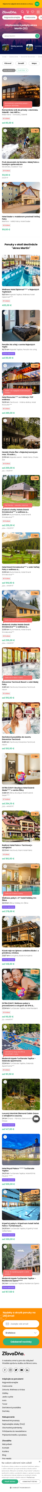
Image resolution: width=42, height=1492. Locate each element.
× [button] (39, 1462)
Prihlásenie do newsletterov (14, 1431)
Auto (4, 1400)
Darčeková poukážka (11, 1407)
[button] (22, 11)
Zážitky (5, 1393)
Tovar (4, 1404)
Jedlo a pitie (7, 1397)
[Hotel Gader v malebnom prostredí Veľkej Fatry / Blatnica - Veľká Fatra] (21, 206)
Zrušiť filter (21, 70)
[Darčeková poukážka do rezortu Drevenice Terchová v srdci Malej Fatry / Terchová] (21, 726)
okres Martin (8, 70)
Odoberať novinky (21, 1341)
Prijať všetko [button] (10, 1481)
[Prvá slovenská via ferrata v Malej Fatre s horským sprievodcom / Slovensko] (21, 153)
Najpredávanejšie (12, 17)
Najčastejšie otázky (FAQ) (13, 1424)
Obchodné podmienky (12, 1427)
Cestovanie (30, 17)
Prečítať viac (31, 1477)
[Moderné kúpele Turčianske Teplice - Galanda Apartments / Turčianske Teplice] (21, 1049)
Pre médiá (6, 1458)
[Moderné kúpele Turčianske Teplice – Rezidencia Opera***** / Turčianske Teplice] (21, 1268)
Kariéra (5, 1451)
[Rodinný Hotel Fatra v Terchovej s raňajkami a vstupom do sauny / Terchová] (21, 835)
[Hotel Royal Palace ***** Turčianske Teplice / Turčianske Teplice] (21, 1159)
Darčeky (6, 1411)
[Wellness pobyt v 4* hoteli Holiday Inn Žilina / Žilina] (21, 888)
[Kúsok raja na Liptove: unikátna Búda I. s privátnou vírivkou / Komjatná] (21, 940)
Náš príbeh (7, 1444)
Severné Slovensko (28, 57)
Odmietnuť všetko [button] (30, 1481)
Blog (4, 1455)
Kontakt (5, 1448)
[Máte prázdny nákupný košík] (27, 11)
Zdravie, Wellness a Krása (13, 1389)
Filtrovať (7, 63)
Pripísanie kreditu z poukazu (14, 1435)
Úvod (4, 57)
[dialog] (21, 1475)
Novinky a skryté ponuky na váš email (19, 1314)
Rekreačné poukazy (11, 1420)
